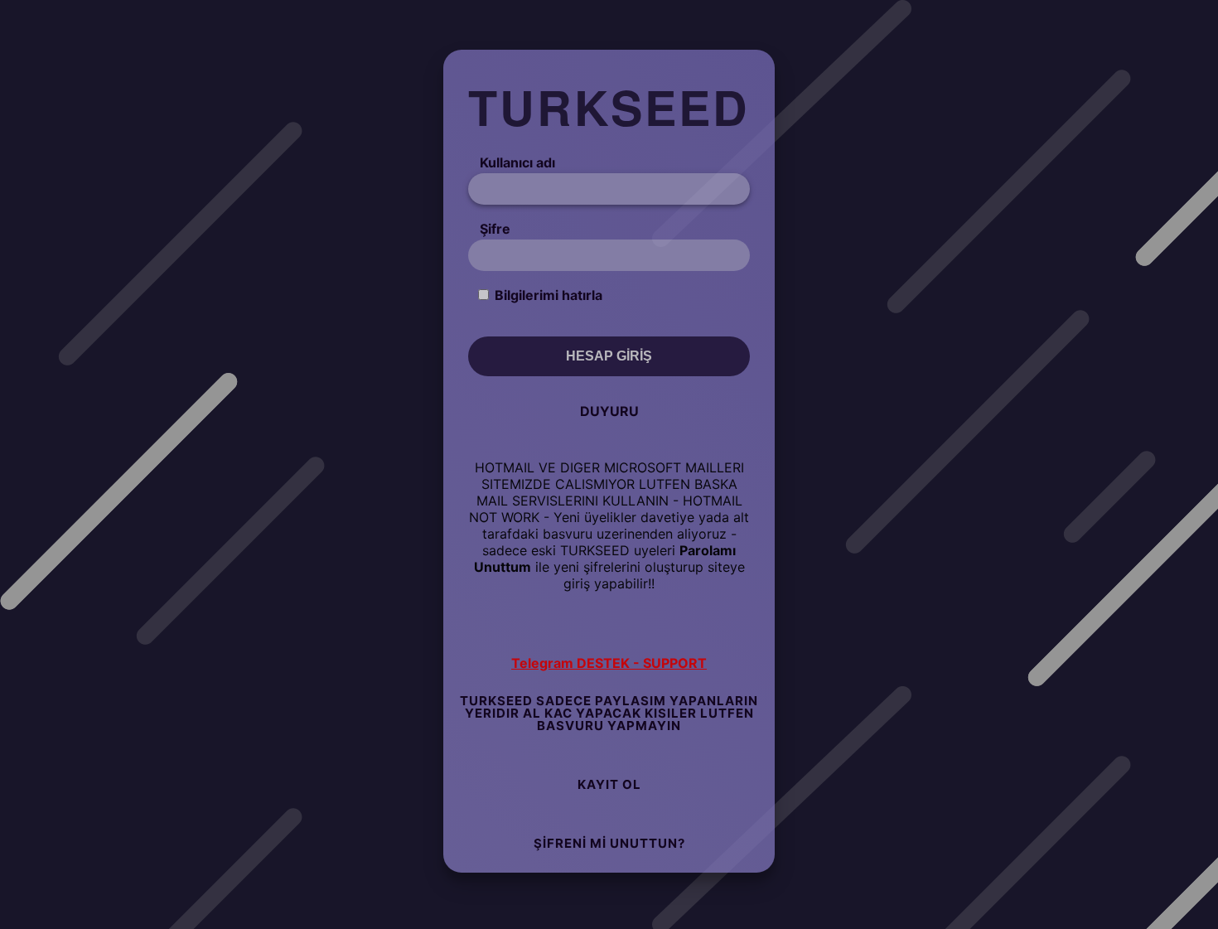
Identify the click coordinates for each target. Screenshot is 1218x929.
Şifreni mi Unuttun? (609, 843)
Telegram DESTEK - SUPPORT (609, 663)
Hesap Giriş (609, 356)
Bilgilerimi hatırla (548, 295)
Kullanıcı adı (517, 162)
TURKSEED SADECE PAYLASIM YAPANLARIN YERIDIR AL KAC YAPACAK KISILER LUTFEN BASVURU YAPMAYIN (609, 713)
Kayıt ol (609, 784)
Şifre (495, 228)
